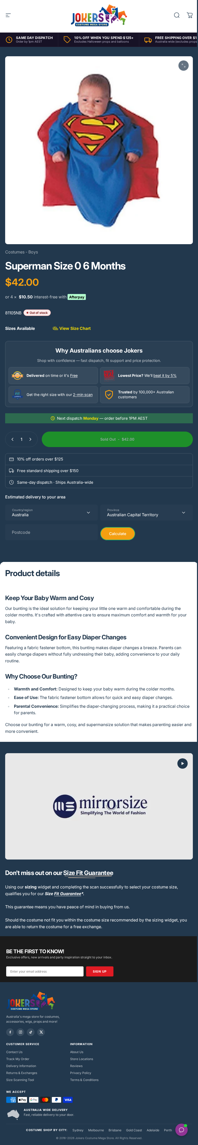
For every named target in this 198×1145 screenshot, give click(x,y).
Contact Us (14, 1046)
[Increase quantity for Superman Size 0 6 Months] (31, 435)
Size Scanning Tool (20, 1074)
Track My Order (17, 1053)
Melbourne (94, 1124)
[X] (41, 1026)
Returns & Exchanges (21, 1067)
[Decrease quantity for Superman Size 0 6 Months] (11, 435)
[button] (179, 759)
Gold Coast (132, 1124)
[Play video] (97, 801)
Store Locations (80, 1053)
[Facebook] (10, 1026)
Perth (166, 1124)
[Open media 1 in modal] (180, 65)
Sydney (75, 1124)
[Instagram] (20, 1026)
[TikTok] (31, 1026)
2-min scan (83, 390)
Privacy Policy (79, 1067)
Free (74, 371)
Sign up (100, 965)
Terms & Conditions (83, 1074)
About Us (75, 1046)
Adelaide (151, 1124)
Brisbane (112, 1124)
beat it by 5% (163, 371)
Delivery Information (21, 1060)
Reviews (75, 1060)
